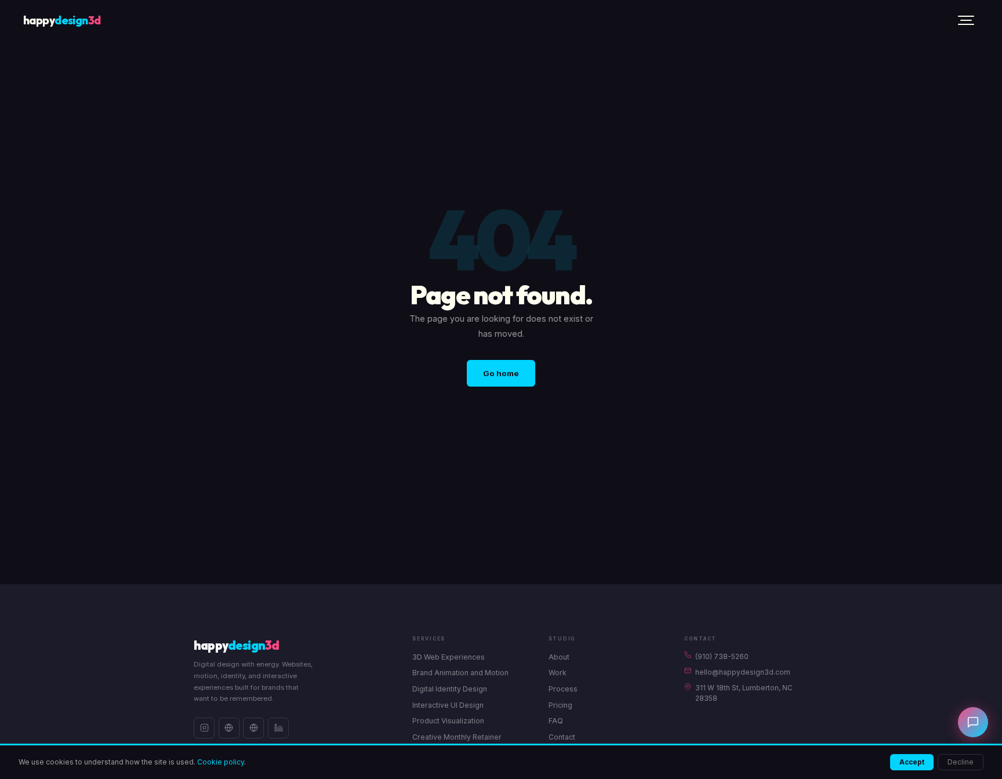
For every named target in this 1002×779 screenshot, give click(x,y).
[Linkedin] (278, 728)
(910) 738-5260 (722, 657)
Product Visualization (448, 720)
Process (563, 689)
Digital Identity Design (449, 689)
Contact (562, 737)
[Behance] (229, 728)
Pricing (560, 705)
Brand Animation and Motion (460, 672)
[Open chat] (973, 722)
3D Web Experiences (448, 657)
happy (62, 20)
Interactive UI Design (448, 705)
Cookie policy (220, 762)
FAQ (556, 720)
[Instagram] (204, 728)
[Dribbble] (253, 728)
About (559, 657)
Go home (501, 373)
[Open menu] (966, 20)
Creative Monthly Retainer (457, 737)
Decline (960, 762)
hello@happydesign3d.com (742, 672)
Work (558, 672)
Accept (911, 762)
